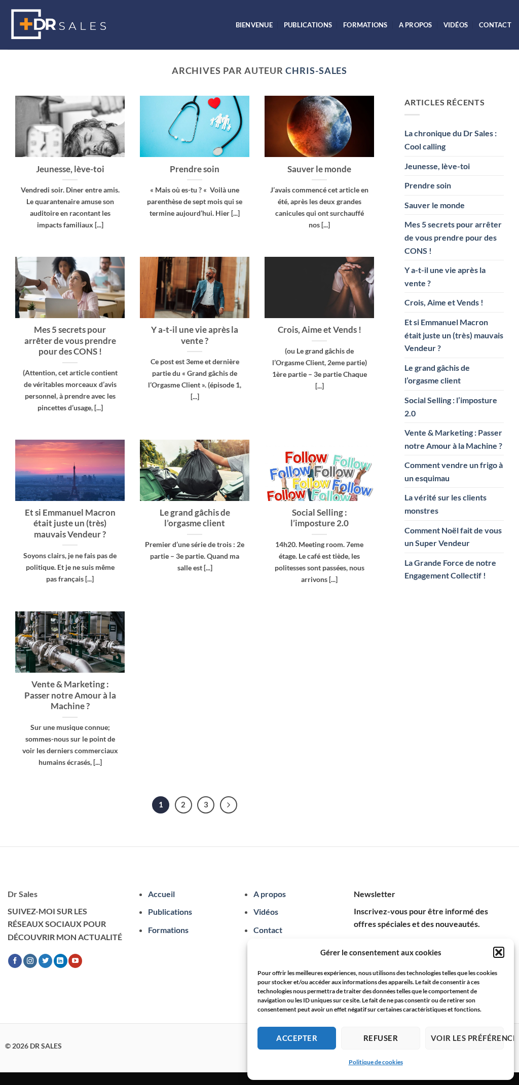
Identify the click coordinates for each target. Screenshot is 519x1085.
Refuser (380, 1037)
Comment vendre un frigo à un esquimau (453, 471)
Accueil (161, 894)
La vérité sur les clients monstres (445, 503)
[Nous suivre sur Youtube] (75, 961)
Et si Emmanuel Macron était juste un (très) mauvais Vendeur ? (70, 523)
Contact (495, 25)
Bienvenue (254, 25)
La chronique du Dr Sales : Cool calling (450, 139)
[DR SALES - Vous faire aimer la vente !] (58, 25)
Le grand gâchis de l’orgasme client (195, 518)
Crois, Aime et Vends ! (319, 330)
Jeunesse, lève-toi (70, 169)
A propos (415, 25)
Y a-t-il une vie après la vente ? (194, 335)
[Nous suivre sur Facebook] (15, 961)
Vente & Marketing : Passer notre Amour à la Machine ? (70, 695)
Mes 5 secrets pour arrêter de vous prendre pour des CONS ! (70, 341)
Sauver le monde (319, 169)
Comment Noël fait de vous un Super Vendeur (453, 536)
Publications (308, 25)
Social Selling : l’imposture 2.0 (319, 518)
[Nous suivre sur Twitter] (45, 961)
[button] (499, 952)
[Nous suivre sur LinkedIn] (60, 961)
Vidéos (455, 25)
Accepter (296, 1037)
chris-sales (316, 70)
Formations (365, 25)
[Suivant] (228, 804)
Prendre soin (194, 169)
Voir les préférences (467, 1037)
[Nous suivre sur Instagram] (30, 961)
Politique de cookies (376, 1062)
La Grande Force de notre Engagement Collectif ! (450, 569)
